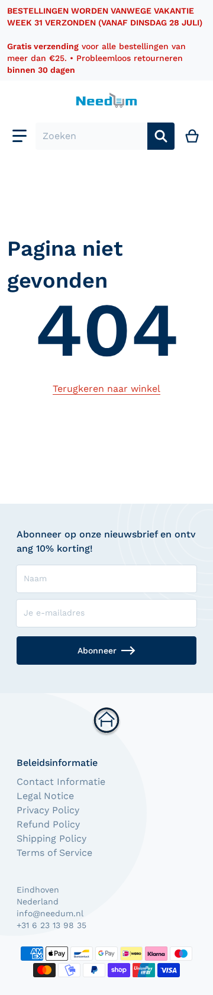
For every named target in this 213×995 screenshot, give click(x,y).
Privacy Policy (48, 810)
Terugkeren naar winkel (106, 388)
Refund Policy (48, 824)
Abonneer (97, 650)
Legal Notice (45, 795)
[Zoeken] (161, 136)
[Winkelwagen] (192, 136)
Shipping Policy (51, 838)
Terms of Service (54, 852)
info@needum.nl (50, 913)
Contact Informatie (61, 781)
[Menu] (19, 136)
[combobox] (91, 136)
